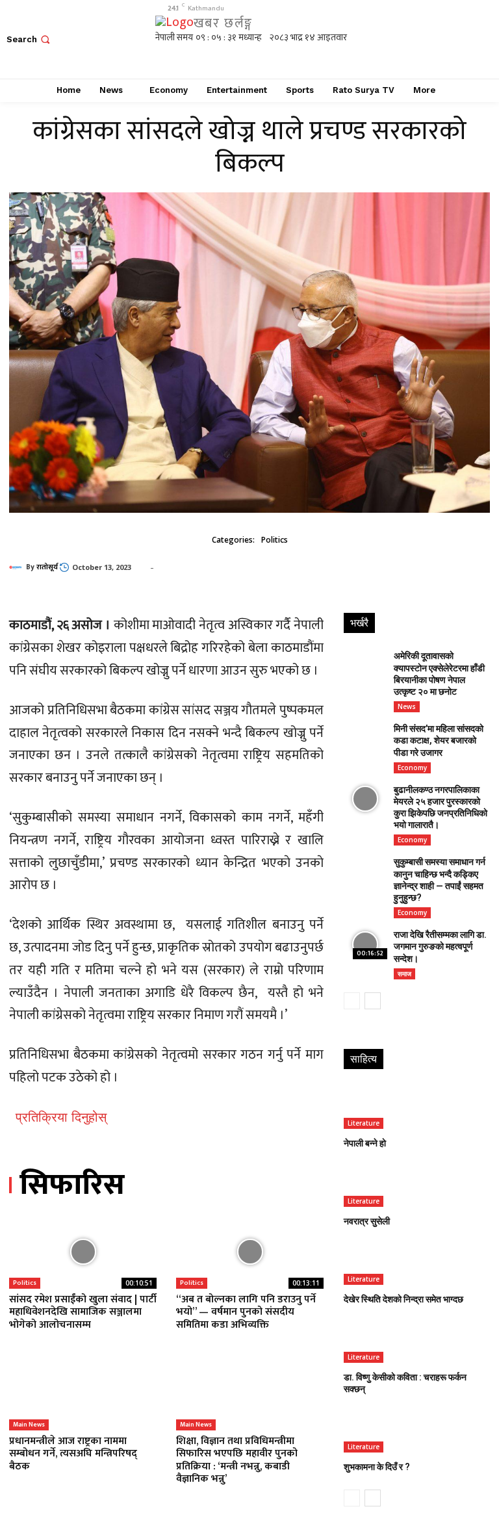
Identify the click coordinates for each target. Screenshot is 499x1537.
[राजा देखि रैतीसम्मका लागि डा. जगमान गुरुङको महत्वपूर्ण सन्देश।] (365, 944)
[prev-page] (352, 1000)
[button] (29, 39)
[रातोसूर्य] (17, 567)
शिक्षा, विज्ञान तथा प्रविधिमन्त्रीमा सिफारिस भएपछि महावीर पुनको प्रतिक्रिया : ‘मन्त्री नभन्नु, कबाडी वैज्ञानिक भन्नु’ (237, 1460)
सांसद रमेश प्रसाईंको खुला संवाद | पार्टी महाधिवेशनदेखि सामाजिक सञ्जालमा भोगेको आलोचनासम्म (83, 1312)
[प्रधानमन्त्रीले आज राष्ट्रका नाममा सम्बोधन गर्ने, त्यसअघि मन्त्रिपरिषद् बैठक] (83, 1394)
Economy (412, 767)
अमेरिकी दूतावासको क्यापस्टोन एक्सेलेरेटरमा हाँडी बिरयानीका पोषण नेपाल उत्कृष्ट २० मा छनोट (439, 674)
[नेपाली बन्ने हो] (416, 1108)
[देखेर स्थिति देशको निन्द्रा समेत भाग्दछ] (416, 1263)
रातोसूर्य (47, 567)
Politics (274, 539)
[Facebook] (391, 39)
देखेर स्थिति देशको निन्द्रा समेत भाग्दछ (403, 1299)
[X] (450, 39)
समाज (404, 973)
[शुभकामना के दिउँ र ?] (416, 1431)
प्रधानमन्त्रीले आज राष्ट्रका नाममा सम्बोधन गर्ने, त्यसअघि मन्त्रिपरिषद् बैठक (73, 1453)
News (407, 706)
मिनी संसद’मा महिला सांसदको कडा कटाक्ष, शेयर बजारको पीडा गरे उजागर (438, 740)
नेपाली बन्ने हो (365, 1143)
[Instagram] (420, 39)
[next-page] (373, 1000)
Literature (363, 1123)
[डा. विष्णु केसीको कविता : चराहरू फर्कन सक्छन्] (416, 1341)
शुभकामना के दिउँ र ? (377, 1467)
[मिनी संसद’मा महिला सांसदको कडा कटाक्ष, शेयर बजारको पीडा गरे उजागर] (365, 738)
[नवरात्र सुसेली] (416, 1186)
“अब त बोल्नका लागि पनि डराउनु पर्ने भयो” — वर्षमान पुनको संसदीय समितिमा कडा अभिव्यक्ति (246, 1312)
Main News (29, 1424)
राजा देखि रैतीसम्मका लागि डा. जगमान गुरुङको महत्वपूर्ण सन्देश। (440, 946)
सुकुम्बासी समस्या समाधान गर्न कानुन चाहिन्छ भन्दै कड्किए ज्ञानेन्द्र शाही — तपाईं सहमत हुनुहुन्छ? (439, 880)
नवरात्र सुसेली (367, 1221)
